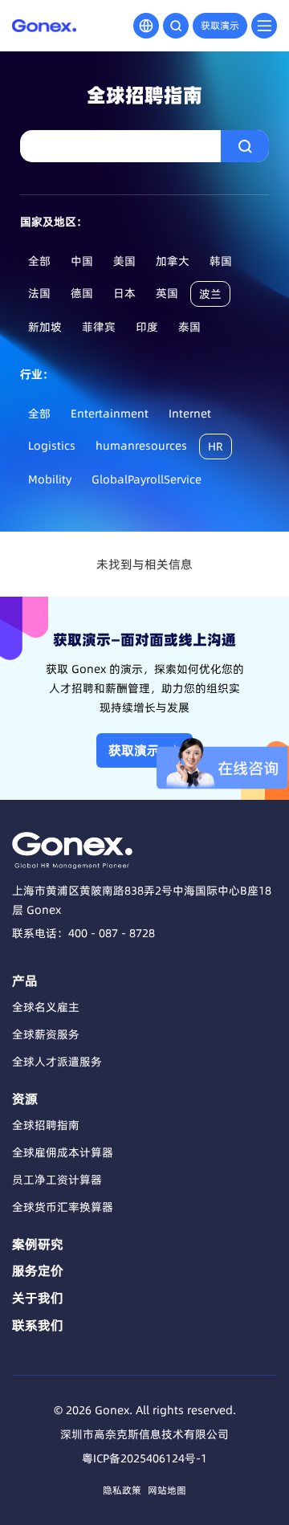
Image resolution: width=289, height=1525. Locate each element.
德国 (82, 293)
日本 (124, 293)
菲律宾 (99, 327)
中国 (82, 261)
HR (215, 446)
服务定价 (37, 1270)
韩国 (221, 261)
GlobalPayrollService (146, 479)
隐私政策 (122, 1490)
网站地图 (167, 1490)
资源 (25, 1098)
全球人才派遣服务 (57, 1062)
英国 (167, 293)
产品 (25, 980)
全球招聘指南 (45, 1125)
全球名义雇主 (45, 1007)
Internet (190, 414)
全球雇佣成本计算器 (62, 1152)
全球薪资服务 (45, 1034)
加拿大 (172, 261)
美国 (124, 261)
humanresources (141, 446)
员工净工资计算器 (57, 1180)
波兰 (210, 294)
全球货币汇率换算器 (62, 1207)
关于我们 (37, 1298)
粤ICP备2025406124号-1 (144, 1458)
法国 (39, 293)
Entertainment (110, 414)
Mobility (49, 479)
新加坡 (45, 327)
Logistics (51, 446)
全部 (39, 261)
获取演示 (220, 25)
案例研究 (37, 1244)
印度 (147, 327)
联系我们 (37, 1325)
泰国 (189, 327)
